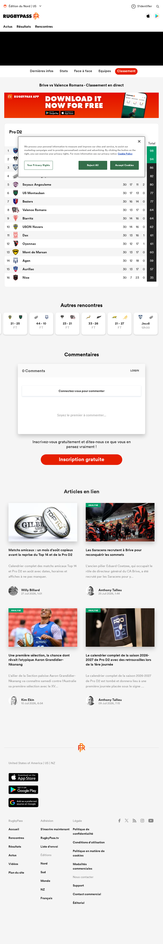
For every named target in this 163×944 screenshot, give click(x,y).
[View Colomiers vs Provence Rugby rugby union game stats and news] (146, 323)
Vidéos (13, 864)
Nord (44, 863)
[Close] (139, 141)
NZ (43, 889)
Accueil (13, 829)
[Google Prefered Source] (81, 803)
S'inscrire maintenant (55, 829)
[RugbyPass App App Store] (81, 778)
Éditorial (78, 903)
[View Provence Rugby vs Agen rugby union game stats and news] (41, 323)
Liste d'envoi (49, 846)
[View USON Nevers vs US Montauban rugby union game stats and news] (15, 323)
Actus (7, 26)
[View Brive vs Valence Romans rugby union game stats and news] (67, 323)
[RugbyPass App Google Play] (81, 790)
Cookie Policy (125, 153)
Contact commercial (87, 894)
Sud (43, 872)
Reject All (93, 165)
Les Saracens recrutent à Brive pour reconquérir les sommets (114, 552)
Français (46, 898)
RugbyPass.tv (50, 838)
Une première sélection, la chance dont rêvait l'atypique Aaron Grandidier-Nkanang (39, 660)
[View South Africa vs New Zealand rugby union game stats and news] (93, 323)
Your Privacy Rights (38, 165)
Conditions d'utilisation (89, 842)
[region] (81, 156)
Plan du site (16, 872)
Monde (45, 881)
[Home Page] (21, 16)
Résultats (24, 26)
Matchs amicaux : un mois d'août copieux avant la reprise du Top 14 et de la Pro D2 (40, 552)
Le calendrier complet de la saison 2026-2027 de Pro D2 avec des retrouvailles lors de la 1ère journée (118, 660)
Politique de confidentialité (83, 831)
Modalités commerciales (82, 866)
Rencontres (44, 26)
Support (78, 885)
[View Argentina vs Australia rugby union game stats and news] (120, 323)
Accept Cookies (124, 165)
